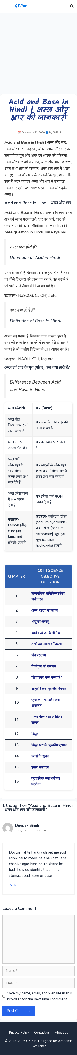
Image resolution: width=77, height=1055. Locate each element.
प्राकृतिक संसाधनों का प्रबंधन (45, 781)
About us (61, 1032)
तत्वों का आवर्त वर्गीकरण (46, 644)
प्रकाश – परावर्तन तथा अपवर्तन (46, 702)
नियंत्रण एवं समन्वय (43, 666)
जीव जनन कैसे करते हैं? (46, 677)
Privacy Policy (19, 1032)
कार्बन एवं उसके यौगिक (45, 632)
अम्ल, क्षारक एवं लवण (44, 610)
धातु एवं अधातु (40, 621)
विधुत (34, 733)
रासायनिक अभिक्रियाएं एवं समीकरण (48, 596)
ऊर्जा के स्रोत (40, 756)
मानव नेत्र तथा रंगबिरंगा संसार (46, 719)
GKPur (20, 6)
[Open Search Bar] (72, 6)
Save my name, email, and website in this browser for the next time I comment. (39, 996)
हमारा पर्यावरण (40, 767)
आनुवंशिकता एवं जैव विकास (48, 688)
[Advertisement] (38, 53)
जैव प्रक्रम (38, 655)
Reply (13, 885)
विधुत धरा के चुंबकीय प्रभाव (49, 745)
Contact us (42, 1032)
